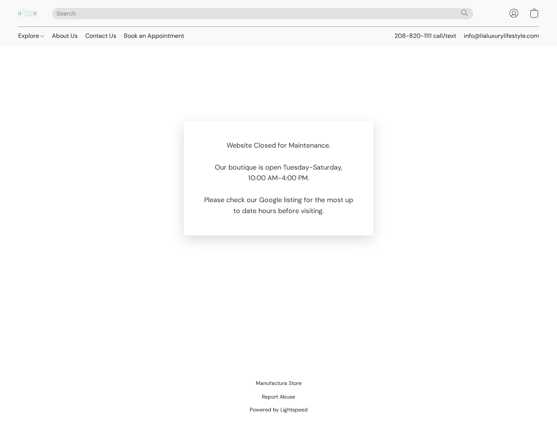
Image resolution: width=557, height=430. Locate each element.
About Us (65, 36)
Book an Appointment (154, 36)
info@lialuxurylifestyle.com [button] (501, 36)
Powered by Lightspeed (279, 409)
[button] (27, 13)
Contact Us (100, 36)
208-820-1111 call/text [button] (425, 36)
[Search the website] (464, 13)
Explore (29, 36)
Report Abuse (278, 396)
